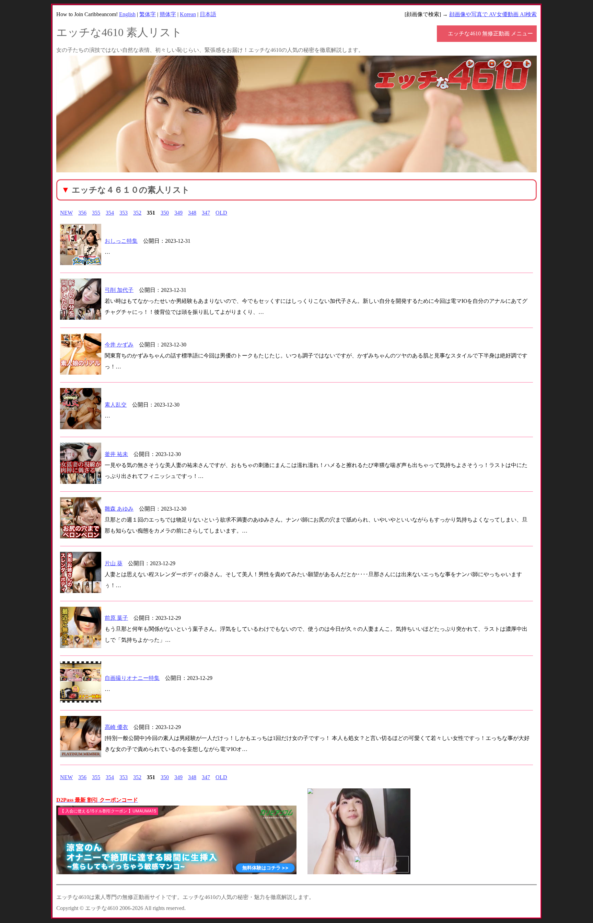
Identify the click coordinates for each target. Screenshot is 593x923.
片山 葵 (114, 563)
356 (82, 213)
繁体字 (147, 14)
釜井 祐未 (116, 454)
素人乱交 (116, 405)
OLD (221, 213)
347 (206, 213)
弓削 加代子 (119, 290)
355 (96, 213)
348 (192, 213)
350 (165, 213)
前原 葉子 (116, 618)
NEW (66, 213)
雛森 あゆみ (119, 509)
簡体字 (168, 14)
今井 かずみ (119, 344)
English (127, 14)
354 (110, 213)
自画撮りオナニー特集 (132, 678)
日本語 (208, 14)
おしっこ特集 (121, 241)
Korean (188, 14)
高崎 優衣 (116, 727)
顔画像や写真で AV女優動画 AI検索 (493, 14)
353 (123, 213)
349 (178, 213)
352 (137, 213)
